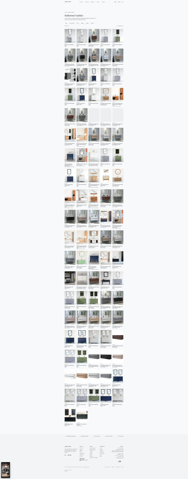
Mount (82, 23)
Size (66, 23)
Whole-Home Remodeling (82, 458)
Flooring (91, 453)
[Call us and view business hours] (122, 2)
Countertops (92, 450)
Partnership (101, 452)
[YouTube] (68, 455)
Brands (91, 454)
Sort (117, 25)
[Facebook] (67, 455)
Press (101, 454)
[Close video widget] (8, 464)
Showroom (101, 450)
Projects (101, 449)
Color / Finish (72, 23)
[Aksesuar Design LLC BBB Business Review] (120, 461)
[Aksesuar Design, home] (68, 2)
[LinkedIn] (70, 455)
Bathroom (81, 450)
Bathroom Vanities (93, 449)
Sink (77, 23)
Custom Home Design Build (84, 460)
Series (87, 23)
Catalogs (91, 456)
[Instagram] (65, 455)
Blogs (101, 456)
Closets (91, 452)
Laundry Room (82, 453)
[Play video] (5, 470)
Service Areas (102, 453)
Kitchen (81, 449)
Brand (92, 23)
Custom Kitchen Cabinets (94, 457)
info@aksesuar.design (119, 449)
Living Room (82, 454)
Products (66, 12)
